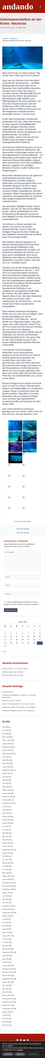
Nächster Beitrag (23, 532)
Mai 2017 (5, 946)
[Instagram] (21, 1040)
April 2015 (5, 989)
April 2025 (5, 760)
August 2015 (6, 982)
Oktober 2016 (6, 949)
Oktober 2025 (6, 750)
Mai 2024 (5, 780)
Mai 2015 (5, 985)
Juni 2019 (5, 896)
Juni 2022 (5, 830)
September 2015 (7, 979)
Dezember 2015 (7, 969)
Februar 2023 (6, 816)
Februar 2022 (6, 843)
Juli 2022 (5, 826)
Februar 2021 (6, 863)
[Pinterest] (28, 1040)
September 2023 (7, 803)
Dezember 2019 (7, 883)
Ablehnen (20, 1054)
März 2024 (5, 787)
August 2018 (6, 916)
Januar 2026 (6, 744)
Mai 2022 (5, 833)
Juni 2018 (5, 922)
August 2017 (6, 936)
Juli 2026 (5, 727)
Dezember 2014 (7, 999)
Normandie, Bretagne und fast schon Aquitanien (18, 710)
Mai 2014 (5, 1022)
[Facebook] (17, 1040)
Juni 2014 (5, 1018)
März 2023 (5, 813)
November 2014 (7, 1002)
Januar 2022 (6, 846)
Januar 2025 (6, 767)
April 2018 (5, 929)
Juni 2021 (5, 859)
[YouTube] (24, 1040)
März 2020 (5, 873)
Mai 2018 (5, 926)
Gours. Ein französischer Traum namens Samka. (18, 704)
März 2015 (5, 992)
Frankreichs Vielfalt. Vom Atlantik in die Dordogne (18, 707)
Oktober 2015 (6, 975)
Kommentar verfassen (7, 27)
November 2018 (7, 906)
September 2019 (7, 889)
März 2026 (5, 737)
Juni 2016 (5, 956)
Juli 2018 (5, 919)
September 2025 (7, 753)
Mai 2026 (5, 734)
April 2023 (5, 810)
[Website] (22, 594)
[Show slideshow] (22, 521)
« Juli (4, 652)
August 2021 (6, 853)
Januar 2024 (6, 793)
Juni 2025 (5, 757)
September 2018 (7, 912)
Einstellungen (33, 1054)
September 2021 (7, 850)
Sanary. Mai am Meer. (16, 672)
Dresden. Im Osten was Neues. (18, 668)
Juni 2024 (5, 777)
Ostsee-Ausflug (7, 692)
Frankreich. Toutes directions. (12, 700)
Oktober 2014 (6, 1005)
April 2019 (5, 902)
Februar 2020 (6, 876)
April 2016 (5, 962)
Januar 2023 (6, 820)
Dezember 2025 (7, 747)
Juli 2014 (5, 1015)
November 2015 (7, 972)
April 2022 (5, 836)
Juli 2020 (5, 866)
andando (17, 6)
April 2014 (5, 1025)
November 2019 (7, 886)
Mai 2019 (5, 899)
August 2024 (6, 773)
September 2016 (7, 952)
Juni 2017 (5, 942)
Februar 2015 (6, 995)
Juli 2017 (5, 939)
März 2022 (5, 840)
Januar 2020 (6, 879)
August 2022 (6, 823)
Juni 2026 (5, 730)
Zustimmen (7, 1054)
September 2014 (7, 1008)
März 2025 (5, 763)
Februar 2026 (6, 740)
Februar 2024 (6, 790)
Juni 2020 (5, 869)
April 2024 (5, 783)
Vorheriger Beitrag (22, 529)
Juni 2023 (5, 807)
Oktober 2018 (6, 909)
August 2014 (6, 1012)
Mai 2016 (5, 959)
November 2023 (7, 796)
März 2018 (5, 932)
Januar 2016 (6, 965)
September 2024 (7, 770)
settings (20, 1050)
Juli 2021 (5, 856)
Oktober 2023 (6, 800)
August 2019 (6, 893)
